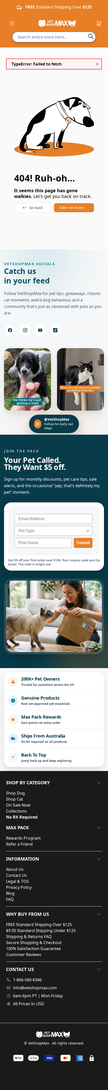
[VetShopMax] (54, 1034)
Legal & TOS (17, 881)
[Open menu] (12, 23)
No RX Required (21, 817)
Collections (16, 811)
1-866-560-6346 (27, 980)
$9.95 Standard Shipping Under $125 (41, 930)
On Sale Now (18, 805)
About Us (15, 869)
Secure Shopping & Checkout (34, 942)
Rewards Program (23, 838)
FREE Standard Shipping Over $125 (39, 924)
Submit (83, 543)
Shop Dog (15, 793)
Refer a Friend (19, 844)
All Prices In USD (28, 1004)
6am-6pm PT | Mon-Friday (38, 996)
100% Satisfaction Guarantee (33, 948)
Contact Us (16, 875)
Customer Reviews (23, 954)
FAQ (10, 899)
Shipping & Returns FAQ (29, 936)
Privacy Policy (19, 887)
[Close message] (97, 64)
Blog (10, 893)
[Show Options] (87, 531)
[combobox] (52, 531)
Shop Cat (14, 799)
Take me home (71, 207)
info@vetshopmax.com (35, 988)
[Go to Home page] (57, 23)
